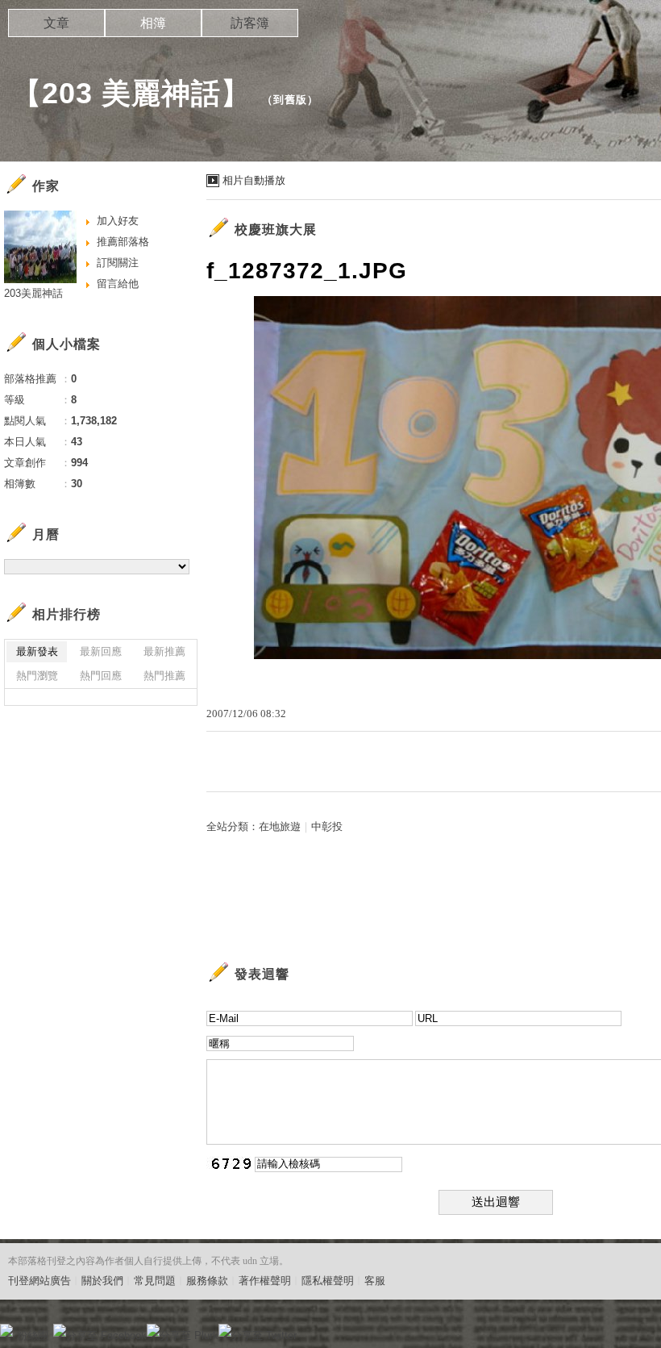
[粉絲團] (6, 1330)
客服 (374, 1281)
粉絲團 (32, 1335)
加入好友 (118, 221)
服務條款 (207, 1281)
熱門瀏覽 (37, 676)
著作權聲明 (265, 1281)
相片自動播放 (253, 180)
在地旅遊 (280, 826)
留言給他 (118, 284)
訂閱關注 (118, 263)
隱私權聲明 (327, 1281)
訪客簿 (250, 23)
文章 (56, 23)
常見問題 (155, 1281)
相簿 (153, 23)
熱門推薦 (164, 676)
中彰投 (327, 826)
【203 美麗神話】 (131, 93)
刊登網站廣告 (39, 1281)
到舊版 (290, 100)
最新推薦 (164, 651)
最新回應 (101, 651)
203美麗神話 (33, 293)
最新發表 (37, 651)
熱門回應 (101, 676)
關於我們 (102, 1281)
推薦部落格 (123, 242)
